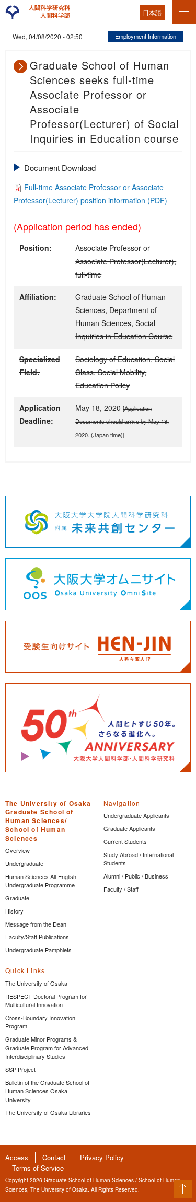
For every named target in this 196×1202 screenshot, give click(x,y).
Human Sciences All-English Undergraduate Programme (40, 880)
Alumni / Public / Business (135, 876)
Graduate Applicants (129, 828)
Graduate (17, 898)
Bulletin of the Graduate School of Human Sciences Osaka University (47, 1091)
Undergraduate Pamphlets (38, 949)
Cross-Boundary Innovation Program (40, 1022)
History (14, 911)
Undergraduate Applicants (136, 815)
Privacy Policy (102, 1157)
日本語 (152, 12)
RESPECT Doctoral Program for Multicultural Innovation (46, 1000)
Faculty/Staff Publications (37, 936)
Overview (17, 850)
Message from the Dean (35, 924)
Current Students (125, 841)
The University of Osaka (36, 983)
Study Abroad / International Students (138, 859)
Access (16, 1157)
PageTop (183, 1189)
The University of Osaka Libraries (48, 1112)
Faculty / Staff (121, 889)
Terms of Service (38, 1168)
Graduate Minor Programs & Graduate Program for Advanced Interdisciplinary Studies (46, 1047)
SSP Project (20, 1069)
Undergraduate (24, 863)
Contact (54, 1157)
